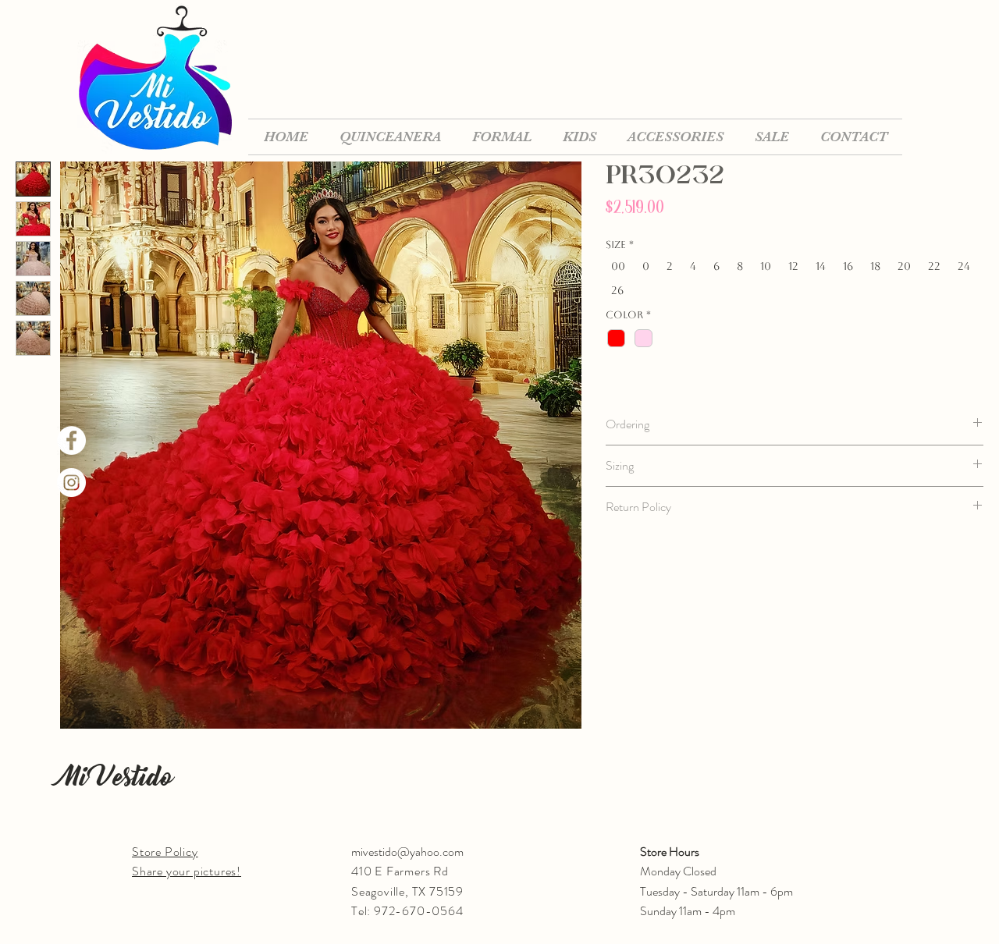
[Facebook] (71, 440)
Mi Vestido (116, 777)
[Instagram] (71, 482)
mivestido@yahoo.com (407, 852)
